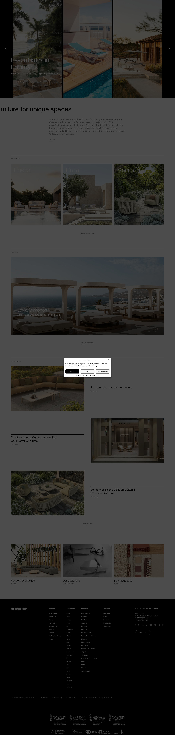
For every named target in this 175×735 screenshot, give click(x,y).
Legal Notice (95, 375)
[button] (109, 360)
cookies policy (91, 366)
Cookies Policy (80, 375)
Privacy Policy (88, 375)
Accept (72, 371)
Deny (87, 371)
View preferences (102, 371)
